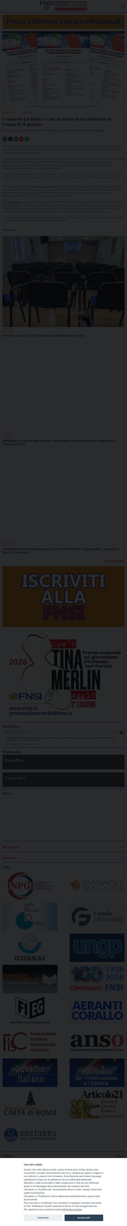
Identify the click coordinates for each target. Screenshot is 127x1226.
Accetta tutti (84, 1217)
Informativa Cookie (72, 1209)
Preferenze (43, 1217)
